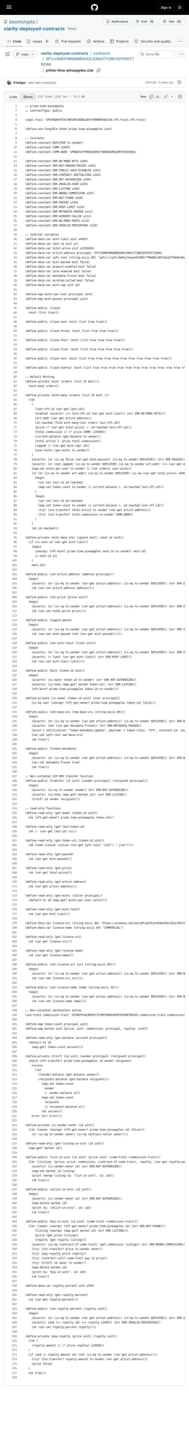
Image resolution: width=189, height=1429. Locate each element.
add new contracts (42, 82)
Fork (147, 21)
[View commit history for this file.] (179, 82)
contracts (101, 53)
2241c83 (151, 82)
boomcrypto (22, 22)
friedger (19, 82)
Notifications (120, 21)
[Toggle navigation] (9, 7)
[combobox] (158, 54)
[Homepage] (94, 7)
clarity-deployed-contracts (34, 28)
